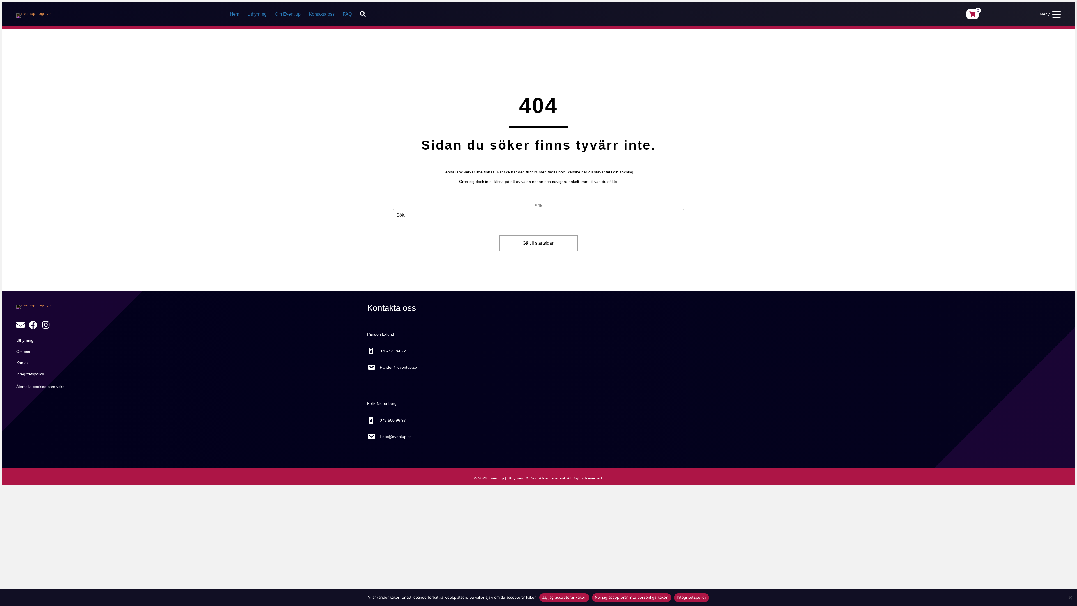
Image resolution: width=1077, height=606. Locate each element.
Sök (538, 205)
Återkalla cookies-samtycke (40, 386)
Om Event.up (288, 14)
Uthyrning (257, 14)
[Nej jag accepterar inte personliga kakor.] (1070, 597)
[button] (364, 14)
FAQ (347, 14)
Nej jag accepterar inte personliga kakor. (631, 597)
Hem (234, 14)
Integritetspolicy (691, 597)
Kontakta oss (322, 14)
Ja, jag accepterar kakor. (564, 597)
